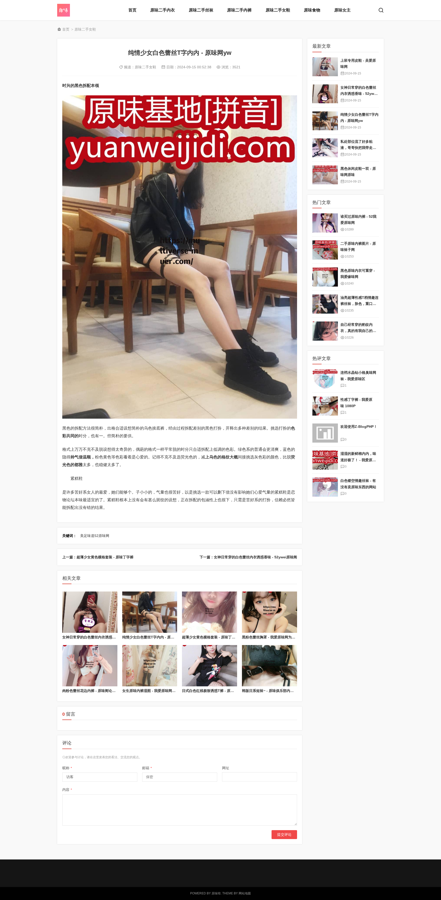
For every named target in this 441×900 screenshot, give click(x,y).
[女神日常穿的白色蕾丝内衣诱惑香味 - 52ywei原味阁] (89, 612)
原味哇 (216, 893)
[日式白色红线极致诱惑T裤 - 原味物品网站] (209, 665)
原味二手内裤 (239, 10)
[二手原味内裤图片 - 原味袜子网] (325, 250)
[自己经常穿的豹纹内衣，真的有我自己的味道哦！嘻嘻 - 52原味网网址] (325, 331)
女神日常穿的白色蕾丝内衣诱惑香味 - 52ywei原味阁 (103, 637)
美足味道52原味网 (94, 536)
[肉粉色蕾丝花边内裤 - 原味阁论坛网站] (89, 665)
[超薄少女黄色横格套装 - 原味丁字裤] (209, 612)
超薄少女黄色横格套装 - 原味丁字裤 (210, 637)
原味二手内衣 (162, 10)
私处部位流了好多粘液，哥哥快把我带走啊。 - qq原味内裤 (356, 147)
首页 (132, 10)
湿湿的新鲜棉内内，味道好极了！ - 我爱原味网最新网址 (358, 460)
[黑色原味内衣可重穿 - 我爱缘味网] (325, 277)
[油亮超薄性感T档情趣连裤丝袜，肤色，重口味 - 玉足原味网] (325, 304)
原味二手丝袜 (201, 10)
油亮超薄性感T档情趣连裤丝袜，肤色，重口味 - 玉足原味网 (359, 303)
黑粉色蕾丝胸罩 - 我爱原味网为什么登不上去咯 (279, 637)
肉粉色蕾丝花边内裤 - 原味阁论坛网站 (92, 691)
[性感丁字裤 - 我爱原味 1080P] (325, 406)
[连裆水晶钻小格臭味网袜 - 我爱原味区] (325, 379)
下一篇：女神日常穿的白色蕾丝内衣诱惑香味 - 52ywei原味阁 (248, 557)
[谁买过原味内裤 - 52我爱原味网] (325, 223)
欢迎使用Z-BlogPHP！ (358, 427)
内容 (67, 790)
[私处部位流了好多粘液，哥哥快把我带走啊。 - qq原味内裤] (325, 147)
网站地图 (245, 893)
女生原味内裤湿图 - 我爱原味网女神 (150, 691)
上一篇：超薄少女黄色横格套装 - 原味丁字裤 (97, 557)
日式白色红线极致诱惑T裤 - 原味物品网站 (215, 691)
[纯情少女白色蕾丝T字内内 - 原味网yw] (149, 612)
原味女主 (342, 10)
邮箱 (147, 768)
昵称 (67, 768)
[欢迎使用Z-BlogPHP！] (325, 433)
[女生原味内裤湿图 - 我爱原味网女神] (149, 665)
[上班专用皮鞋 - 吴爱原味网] (325, 66)
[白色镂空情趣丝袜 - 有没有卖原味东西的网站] (325, 487)
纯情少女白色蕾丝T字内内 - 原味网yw (152, 637)
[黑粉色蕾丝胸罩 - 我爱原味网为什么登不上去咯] (269, 612)
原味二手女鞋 (278, 10)
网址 (225, 768)
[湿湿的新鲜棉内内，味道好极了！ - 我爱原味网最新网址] (325, 460)
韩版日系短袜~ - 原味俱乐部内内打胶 (271, 691)
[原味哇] (77, 10)
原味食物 (312, 10)
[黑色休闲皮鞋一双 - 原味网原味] (325, 174)
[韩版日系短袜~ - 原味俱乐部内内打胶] (269, 665)
